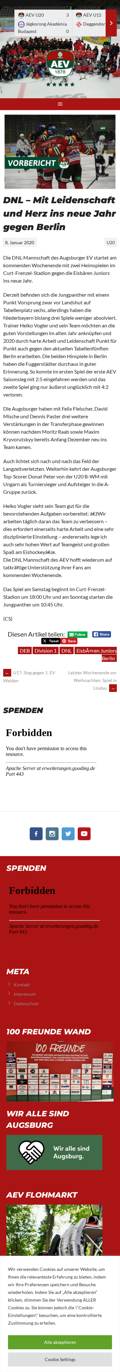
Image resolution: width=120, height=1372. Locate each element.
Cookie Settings (60, 1359)
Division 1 (46, 650)
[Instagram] (52, 833)
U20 (111, 242)
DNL (66, 650)
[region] (60, 1314)
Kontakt (22, 984)
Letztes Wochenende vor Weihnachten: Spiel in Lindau (92, 680)
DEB (25, 650)
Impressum (25, 994)
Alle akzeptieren (60, 1342)
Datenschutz (26, 1003)
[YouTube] (84, 833)
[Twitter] (68, 833)
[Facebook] (36, 833)
